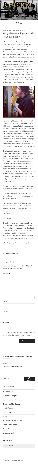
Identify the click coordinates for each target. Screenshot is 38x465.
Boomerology (8, 392)
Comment (7, 273)
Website (6, 322)
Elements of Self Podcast (12, 404)
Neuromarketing (9, 412)
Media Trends (8, 408)
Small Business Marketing (12, 421)
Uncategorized (12, 253)
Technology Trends (10, 429)
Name (5, 301)
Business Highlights (10, 396)
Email (5, 312)
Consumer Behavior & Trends (13, 400)
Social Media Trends (10, 425)
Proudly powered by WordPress (13, 460)
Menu (20, 23)
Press (5, 416)
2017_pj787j (20, 30)
